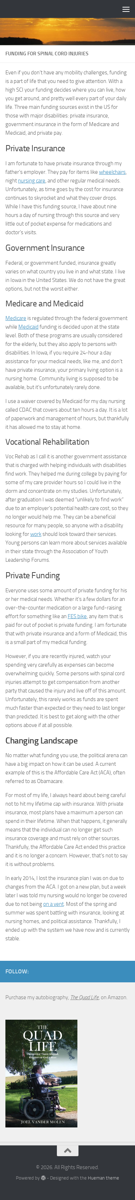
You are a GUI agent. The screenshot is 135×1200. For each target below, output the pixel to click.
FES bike (77, 616)
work (35, 534)
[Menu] (126, 9)
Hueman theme (103, 1178)
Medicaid (28, 327)
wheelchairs (112, 172)
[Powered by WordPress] (43, 1178)
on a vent (53, 904)
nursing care (31, 180)
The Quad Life (84, 997)
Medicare (15, 318)
